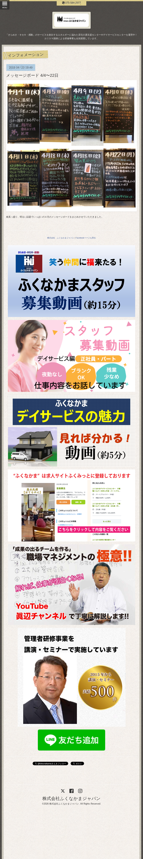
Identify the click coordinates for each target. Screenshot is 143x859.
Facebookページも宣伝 (86, 238)
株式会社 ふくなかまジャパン (60, 238)
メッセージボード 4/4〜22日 (32, 75)
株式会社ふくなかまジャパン (71, 798)
